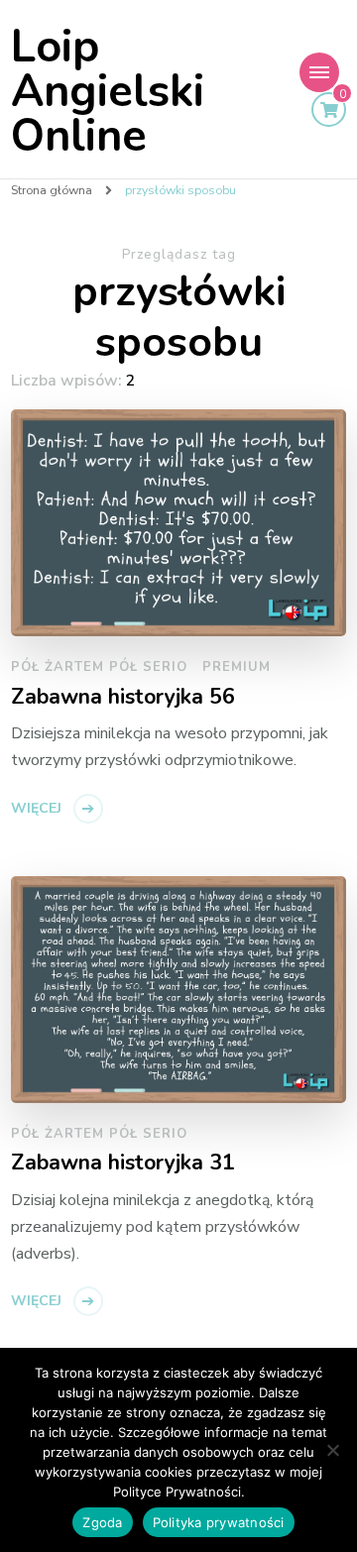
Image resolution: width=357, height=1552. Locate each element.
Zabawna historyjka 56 (123, 698)
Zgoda (102, 1522)
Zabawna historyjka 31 (123, 1163)
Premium (236, 667)
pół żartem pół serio (99, 667)
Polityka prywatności (219, 1522)
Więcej (36, 808)
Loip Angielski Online (107, 91)
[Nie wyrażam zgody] (332, 1450)
